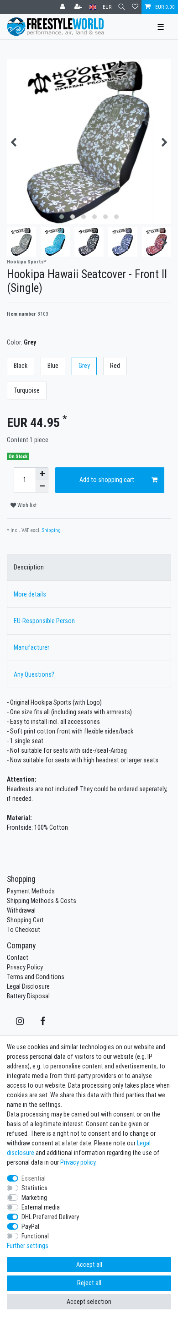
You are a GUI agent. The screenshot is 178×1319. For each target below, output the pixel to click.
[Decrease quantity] (42, 486)
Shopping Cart (25, 920)
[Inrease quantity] (42, 473)
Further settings (27, 1246)
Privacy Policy (25, 967)
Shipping (51, 530)
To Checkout (23, 929)
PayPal (30, 1226)
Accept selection (89, 1301)
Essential (33, 1178)
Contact (17, 957)
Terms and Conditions (35, 977)
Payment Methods (31, 891)
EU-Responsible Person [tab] (44, 621)
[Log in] (63, 7)
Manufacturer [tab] (31, 647)
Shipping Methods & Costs (41, 901)
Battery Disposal (28, 996)
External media (40, 1207)
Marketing (34, 1197)
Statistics (34, 1188)
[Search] (122, 7)
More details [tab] (30, 594)
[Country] (92, 7)
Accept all (89, 1264)
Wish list (26, 505)
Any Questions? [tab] (34, 674)
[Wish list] (135, 7)
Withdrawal (21, 910)
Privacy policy (77, 1162)
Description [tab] (29, 567)
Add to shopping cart (106, 480)
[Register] (79, 7)
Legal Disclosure (28, 986)
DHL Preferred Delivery (50, 1217)
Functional (35, 1236)
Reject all (89, 1283)
